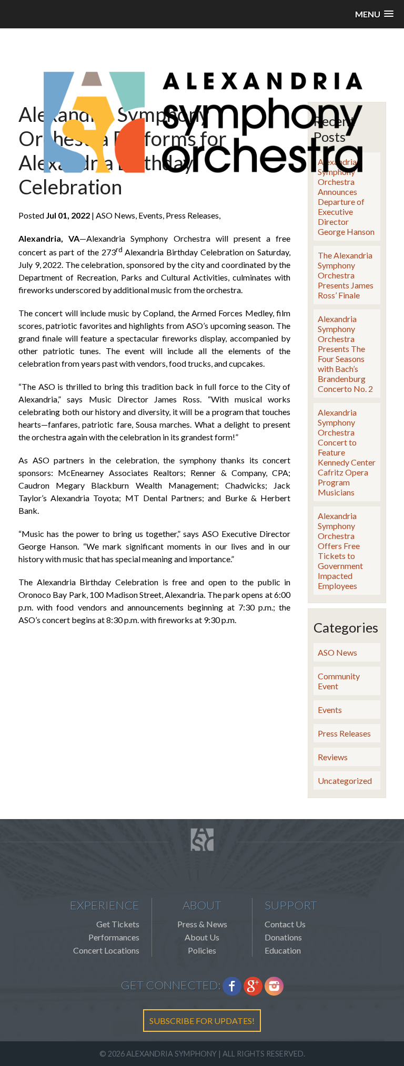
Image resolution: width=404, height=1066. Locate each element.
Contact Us (285, 924)
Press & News (202, 924)
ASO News (337, 652)
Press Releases (344, 733)
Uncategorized (345, 780)
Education (283, 950)
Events (330, 710)
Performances (113, 937)
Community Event (339, 681)
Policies (202, 950)
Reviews (333, 757)
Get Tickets (117, 924)
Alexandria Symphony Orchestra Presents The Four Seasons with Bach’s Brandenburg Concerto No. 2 (345, 354)
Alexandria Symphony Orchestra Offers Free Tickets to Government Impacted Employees (340, 551)
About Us (202, 937)
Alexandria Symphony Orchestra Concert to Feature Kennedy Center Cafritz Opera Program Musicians (347, 452)
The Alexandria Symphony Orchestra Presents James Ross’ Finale (345, 275)
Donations (283, 937)
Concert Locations (106, 950)
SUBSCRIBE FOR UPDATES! (202, 1021)
